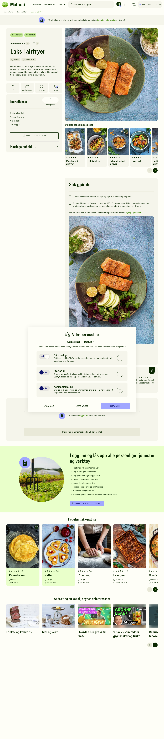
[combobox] (91, 4)
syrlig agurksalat (133, 212)
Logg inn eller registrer (107, 20)
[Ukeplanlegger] (126, 4)
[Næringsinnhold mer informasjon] (35, 147)
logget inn (84, 415)
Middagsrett (17, 35)
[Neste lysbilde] (155, 170)
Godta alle (115, 406)
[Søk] (72, 4)
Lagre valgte (82, 406)
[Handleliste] (134, 4)
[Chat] (119, 4)
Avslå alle (49, 406)
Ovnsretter (30, 35)
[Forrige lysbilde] (149, 170)
